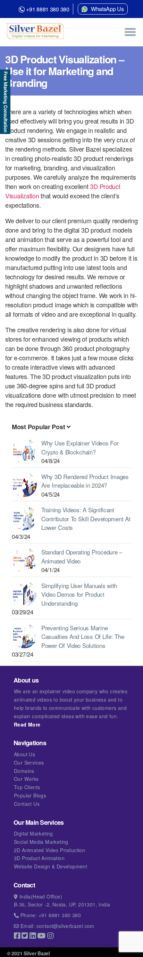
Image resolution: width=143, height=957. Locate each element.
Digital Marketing (33, 833)
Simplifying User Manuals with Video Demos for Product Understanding (79, 594)
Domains (24, 770)
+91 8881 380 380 (47, 9)
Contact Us (27, 803)
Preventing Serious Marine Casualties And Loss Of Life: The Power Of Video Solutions (82, 636)
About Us (24, 754)
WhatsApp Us (107, 9)
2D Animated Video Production (49, 850)
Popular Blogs (30, 795)
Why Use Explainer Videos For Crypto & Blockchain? (79, 447)
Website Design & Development (50, 866)
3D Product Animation (39, 858)
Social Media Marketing (41, 841)
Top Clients (27, 787)
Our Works (26, 778)
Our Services (29, 762)
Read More (27, 724)
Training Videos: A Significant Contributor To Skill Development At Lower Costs (86, 518)
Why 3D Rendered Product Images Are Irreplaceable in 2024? (85, 481)
